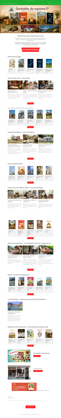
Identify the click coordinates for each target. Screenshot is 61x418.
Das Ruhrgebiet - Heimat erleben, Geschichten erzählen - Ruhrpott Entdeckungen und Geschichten (39, 121)
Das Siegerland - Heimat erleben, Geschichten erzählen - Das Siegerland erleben (30, 121)
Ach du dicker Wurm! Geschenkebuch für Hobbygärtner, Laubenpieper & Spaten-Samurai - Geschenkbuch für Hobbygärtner (21, 232)
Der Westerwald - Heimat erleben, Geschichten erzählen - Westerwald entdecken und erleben (21, 121)
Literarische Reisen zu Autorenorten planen (28, 145)
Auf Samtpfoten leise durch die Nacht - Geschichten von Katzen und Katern (30, 177)
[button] (2, 3)
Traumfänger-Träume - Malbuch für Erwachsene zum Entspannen (39, 340)
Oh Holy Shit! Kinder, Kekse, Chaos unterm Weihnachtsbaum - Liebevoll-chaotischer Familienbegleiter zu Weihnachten (30, 232)
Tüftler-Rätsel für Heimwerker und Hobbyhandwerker (39, 231)
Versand (34, 400)
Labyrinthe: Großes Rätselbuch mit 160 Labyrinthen (11, 231)
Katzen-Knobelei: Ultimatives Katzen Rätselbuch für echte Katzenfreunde (39, 177)
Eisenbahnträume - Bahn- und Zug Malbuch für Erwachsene (30, 340)
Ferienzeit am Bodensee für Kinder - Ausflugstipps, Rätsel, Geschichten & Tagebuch (30, 288)
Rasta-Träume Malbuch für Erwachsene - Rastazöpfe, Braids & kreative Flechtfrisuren (21, 340)
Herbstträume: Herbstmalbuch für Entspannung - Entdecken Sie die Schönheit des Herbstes (12, 340)
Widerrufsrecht (28, 400)
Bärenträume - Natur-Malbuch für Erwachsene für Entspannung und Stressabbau (48, 340)
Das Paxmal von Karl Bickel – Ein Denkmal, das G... (45, 145)
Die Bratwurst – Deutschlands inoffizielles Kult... (44, 256)
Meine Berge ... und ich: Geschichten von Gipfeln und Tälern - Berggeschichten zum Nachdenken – (48, 70)
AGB (31, 400)
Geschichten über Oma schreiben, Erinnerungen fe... (45, 91)
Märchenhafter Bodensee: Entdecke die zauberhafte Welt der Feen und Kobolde (39, 288)
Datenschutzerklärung (23, 400)
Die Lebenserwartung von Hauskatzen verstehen (44, 201)
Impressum (42, 400)
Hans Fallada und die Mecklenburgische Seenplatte (14, 145)
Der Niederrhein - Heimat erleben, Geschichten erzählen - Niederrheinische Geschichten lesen (12, 121)
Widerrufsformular (30, 406)
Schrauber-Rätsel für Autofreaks (47, 231)
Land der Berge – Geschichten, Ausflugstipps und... (14, 312)
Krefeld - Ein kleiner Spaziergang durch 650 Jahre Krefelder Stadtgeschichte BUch (48, 121)
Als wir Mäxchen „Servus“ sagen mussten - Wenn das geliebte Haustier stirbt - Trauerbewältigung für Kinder (12, 177)
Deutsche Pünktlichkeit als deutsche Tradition (29, 256)
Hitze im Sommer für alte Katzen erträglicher (15, 201)
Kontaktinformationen (38, 400)
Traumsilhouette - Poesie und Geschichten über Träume (30, 69)
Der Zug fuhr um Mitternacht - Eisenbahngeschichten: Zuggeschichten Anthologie (21, 70)
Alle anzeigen (30, 103)
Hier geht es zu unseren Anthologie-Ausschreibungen (30, 48)
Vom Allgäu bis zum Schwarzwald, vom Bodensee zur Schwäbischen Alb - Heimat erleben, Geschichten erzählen (12, 288)
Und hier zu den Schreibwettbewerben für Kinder (30, 50)
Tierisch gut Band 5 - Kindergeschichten (11, 69)
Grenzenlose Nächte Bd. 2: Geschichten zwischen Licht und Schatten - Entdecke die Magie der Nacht (39, 70)
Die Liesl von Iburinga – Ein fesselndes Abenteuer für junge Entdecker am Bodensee (21, 288)
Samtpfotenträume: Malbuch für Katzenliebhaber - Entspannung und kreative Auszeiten (21, 177)
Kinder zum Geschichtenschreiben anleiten (30, 91)
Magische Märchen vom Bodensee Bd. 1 (48, 287)
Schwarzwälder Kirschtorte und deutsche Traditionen (14, 256)
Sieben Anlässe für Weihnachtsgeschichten (13, 91)
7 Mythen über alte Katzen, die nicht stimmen (29, 201)
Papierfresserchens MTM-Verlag (12, 400)
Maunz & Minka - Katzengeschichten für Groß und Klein (48, 177)
